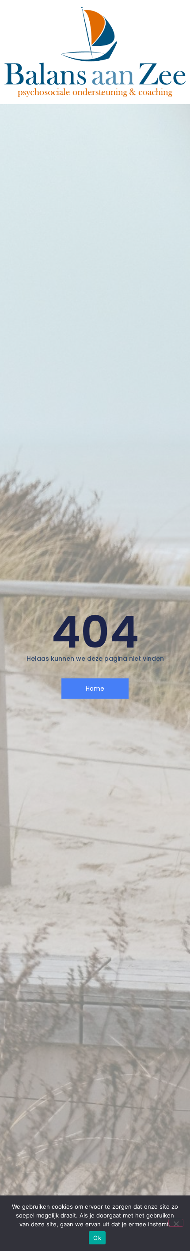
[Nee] (175, 1223)
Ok (97, 1237)
